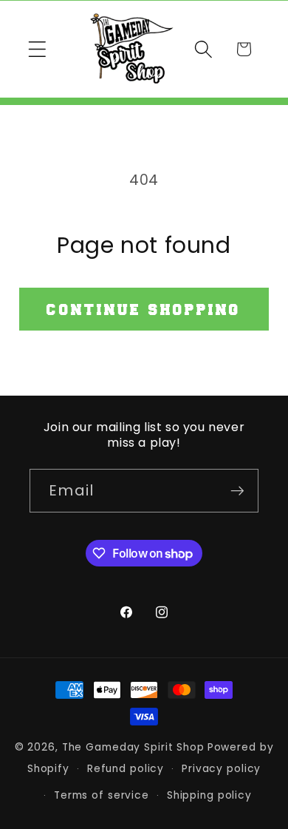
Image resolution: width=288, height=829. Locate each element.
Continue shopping (144, 309)
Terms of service (101, 795)
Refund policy (125, 769)
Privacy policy (221, 769)
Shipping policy (209, 795)
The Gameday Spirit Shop (133, 747)
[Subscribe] (237, 490)
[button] (37, 49)
